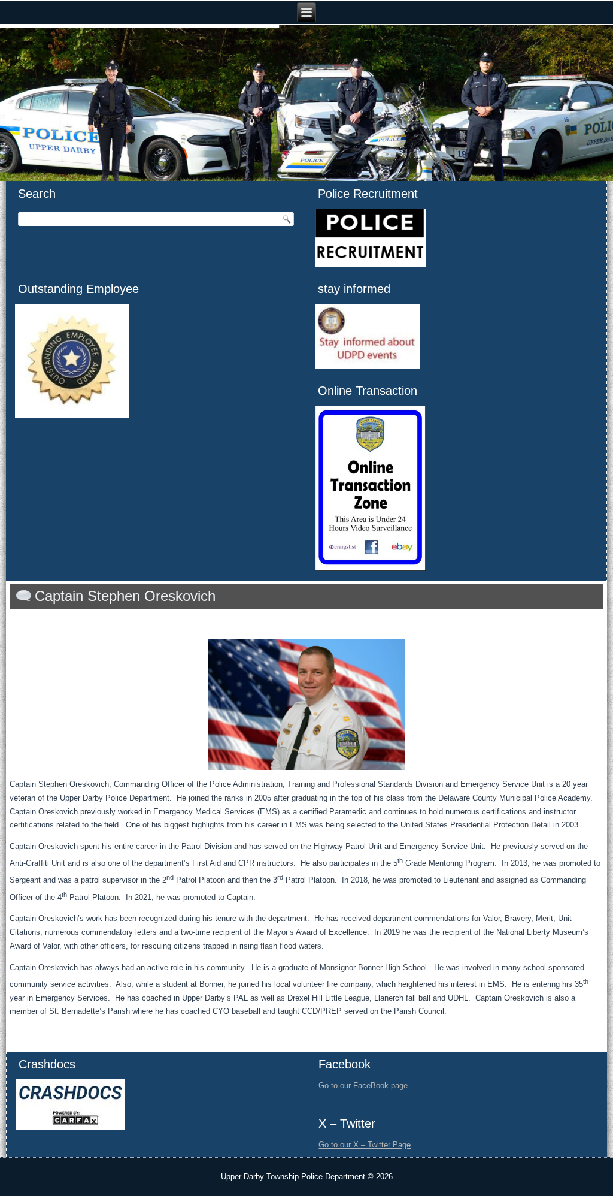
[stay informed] (367, 365)
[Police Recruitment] (370, 263)
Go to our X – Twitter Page (364, 1144)
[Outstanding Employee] (72, 414)
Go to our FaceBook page (363, 1085)
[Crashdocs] (70, 1127)
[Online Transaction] (370, 568)
